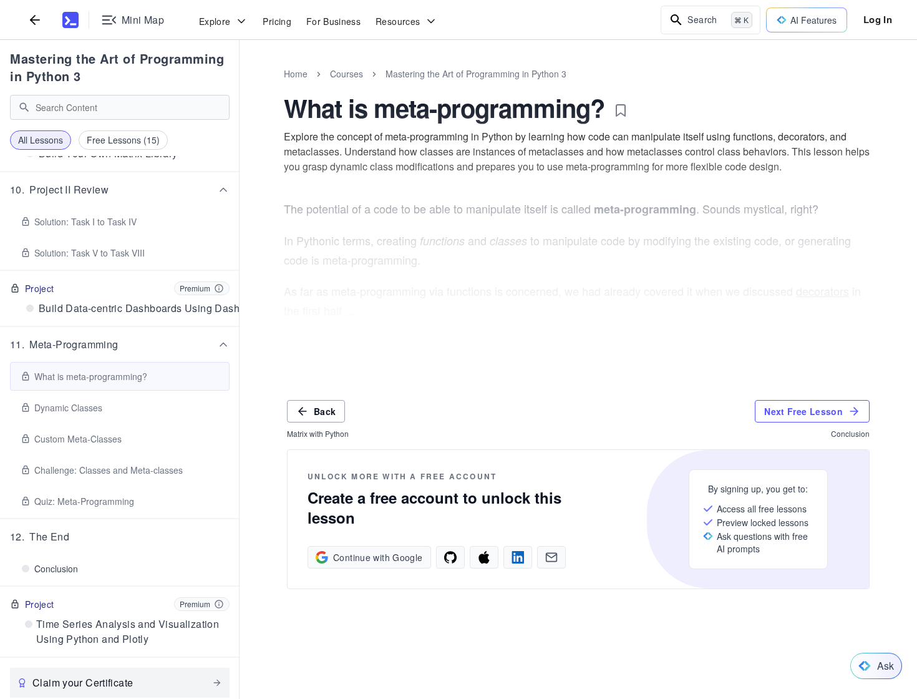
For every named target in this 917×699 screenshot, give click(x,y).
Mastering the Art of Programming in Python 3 (117, 67)
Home (296, 73)
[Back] (35, 19)
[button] (120, 189)
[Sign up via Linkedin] (517, 557)
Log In (877, 19)
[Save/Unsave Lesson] (621, 110)
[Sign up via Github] (450, 557)
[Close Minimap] (239, 87)
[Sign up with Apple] (484, 557)
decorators (822, 291)
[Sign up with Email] (551, 557)
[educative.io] (70, 20)
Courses (346, 73)
